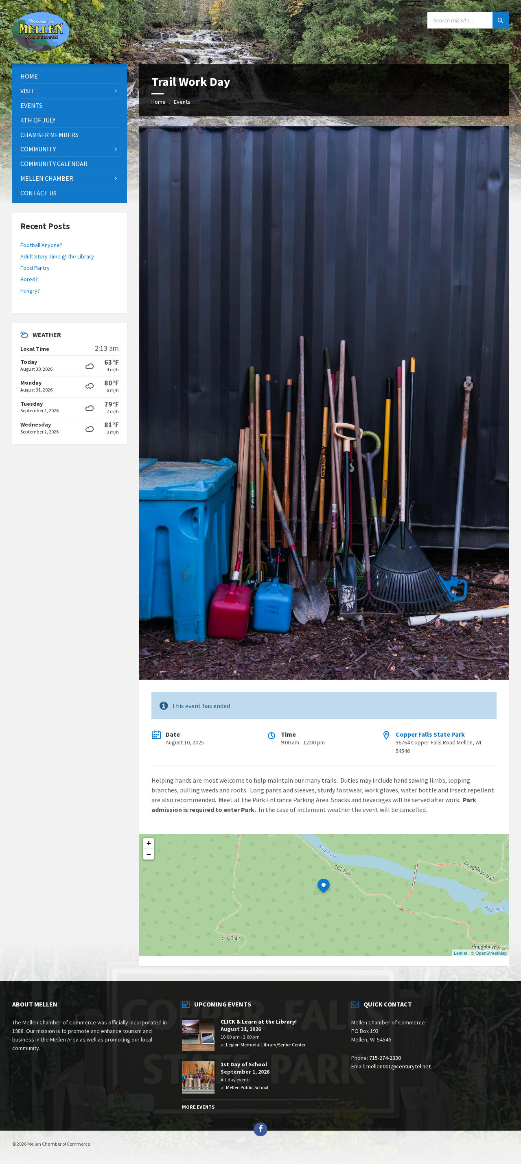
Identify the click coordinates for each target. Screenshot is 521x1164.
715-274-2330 (385, 1057)
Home (158, 101)
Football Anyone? (41, 245)
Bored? (29, 279)
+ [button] (149, 843)
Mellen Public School (247, 1087)
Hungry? (30, 290)
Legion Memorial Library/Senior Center (266, 1044)
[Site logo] (40, 48)
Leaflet (460, 953)
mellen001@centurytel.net (398, 1066)
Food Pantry (35, 267)
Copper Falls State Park (430, 734)
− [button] (149, 854)
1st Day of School (244, 1064)
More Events (198, 1107)
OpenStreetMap (491, 953)
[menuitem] (69, 76)
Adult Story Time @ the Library (57, 256)
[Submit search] (501, 20)
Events (182, 101)
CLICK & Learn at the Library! (259, 1021)
